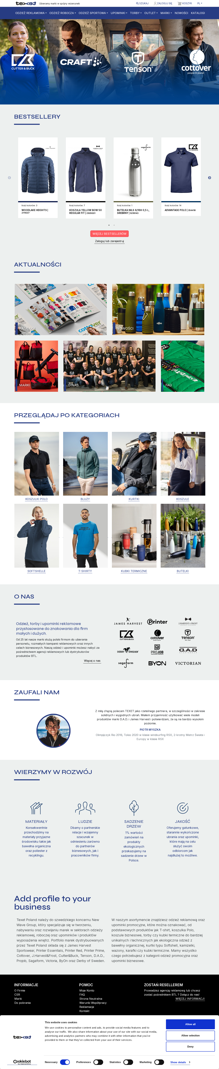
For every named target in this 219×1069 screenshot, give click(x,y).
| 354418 (180, 210)
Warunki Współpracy (93, 1007)
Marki (165, 13)
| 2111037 (35, 211)
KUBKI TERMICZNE (134, 571)
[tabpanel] (38, 177)
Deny (190, 1046)
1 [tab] (109, 225)
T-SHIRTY (85, 571)
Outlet (150, 13)
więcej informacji (190, 1003)
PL (198, 3)
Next (209, 178)
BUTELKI (183, 571)
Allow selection (190, 1035)
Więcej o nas (92, 660)
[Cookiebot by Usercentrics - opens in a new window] (22, 1062)
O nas (73, 385)
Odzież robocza (61, 13)
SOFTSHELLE (36, 571)
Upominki (118, 13)
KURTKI (134, 499)
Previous (9, 178)
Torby (135, 13)
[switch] (98, 1062)
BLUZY (85, 499)
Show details (178, 1062)
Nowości (181, 13)
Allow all (190, 1024)
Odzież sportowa (92, 13)
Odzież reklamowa (30, 13)
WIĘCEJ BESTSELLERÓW (109, 233)
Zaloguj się (164, 3)
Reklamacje (86, 1011)
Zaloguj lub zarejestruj (109, 241)
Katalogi (198, 13)
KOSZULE (182, 499)
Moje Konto (86, 995)
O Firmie (19, 995)
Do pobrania (22, 1007)
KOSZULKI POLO (36, 499)
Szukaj (144, 3)
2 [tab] (114, 225)
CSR (17, 999)
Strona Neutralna (90, 1003)
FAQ (168, 385)
